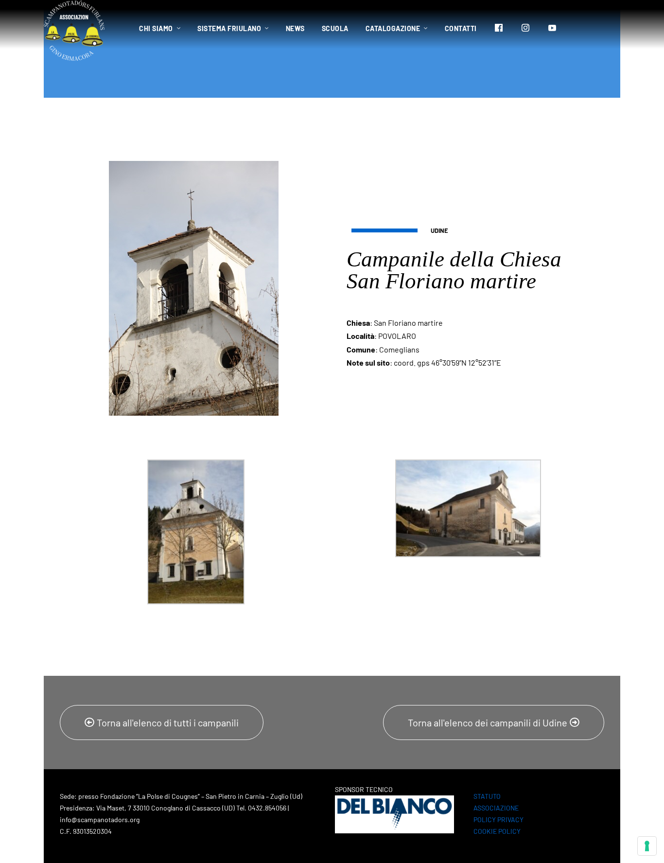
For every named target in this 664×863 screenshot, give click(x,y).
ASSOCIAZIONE (496, 808)
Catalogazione (393, 28)
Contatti (461, 28)
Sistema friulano (229, 28)
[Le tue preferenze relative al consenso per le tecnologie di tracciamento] (647, 846)
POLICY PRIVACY (498, 819)
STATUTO (487, 796)
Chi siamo (156, 28)
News (295, 28)
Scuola (335, 28)
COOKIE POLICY (497, 831)
